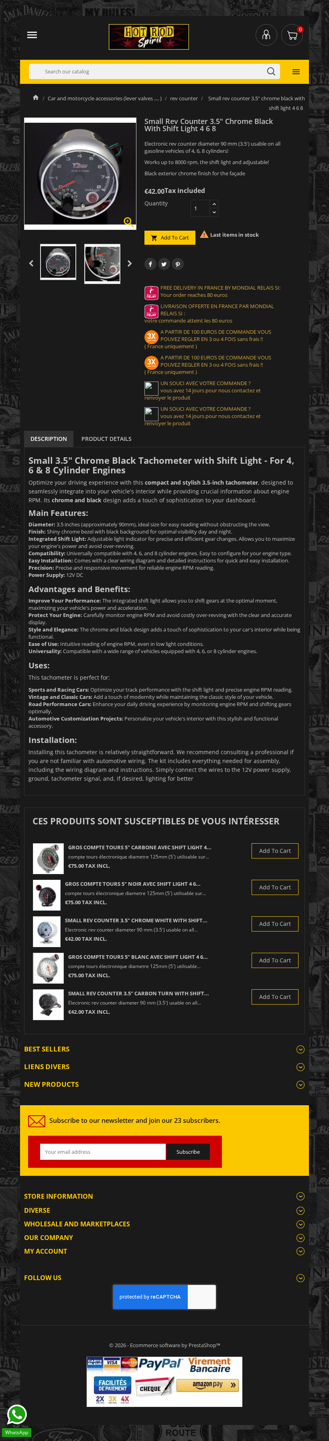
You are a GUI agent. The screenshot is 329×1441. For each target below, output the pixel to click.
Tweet (164, 264)
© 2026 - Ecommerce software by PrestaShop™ (164, 1345)
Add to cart (170, 238)
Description (48, 438)
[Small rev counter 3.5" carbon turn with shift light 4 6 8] (48, 1004)
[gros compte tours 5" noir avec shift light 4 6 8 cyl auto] (46, 895)
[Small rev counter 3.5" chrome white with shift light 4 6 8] (46, 931)
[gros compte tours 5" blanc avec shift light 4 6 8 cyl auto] (48, 968)
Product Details (106, 438)
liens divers (46, 1066)
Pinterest (178, 264)
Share (150, 264)
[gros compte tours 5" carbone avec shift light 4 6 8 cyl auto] (48, 858)
